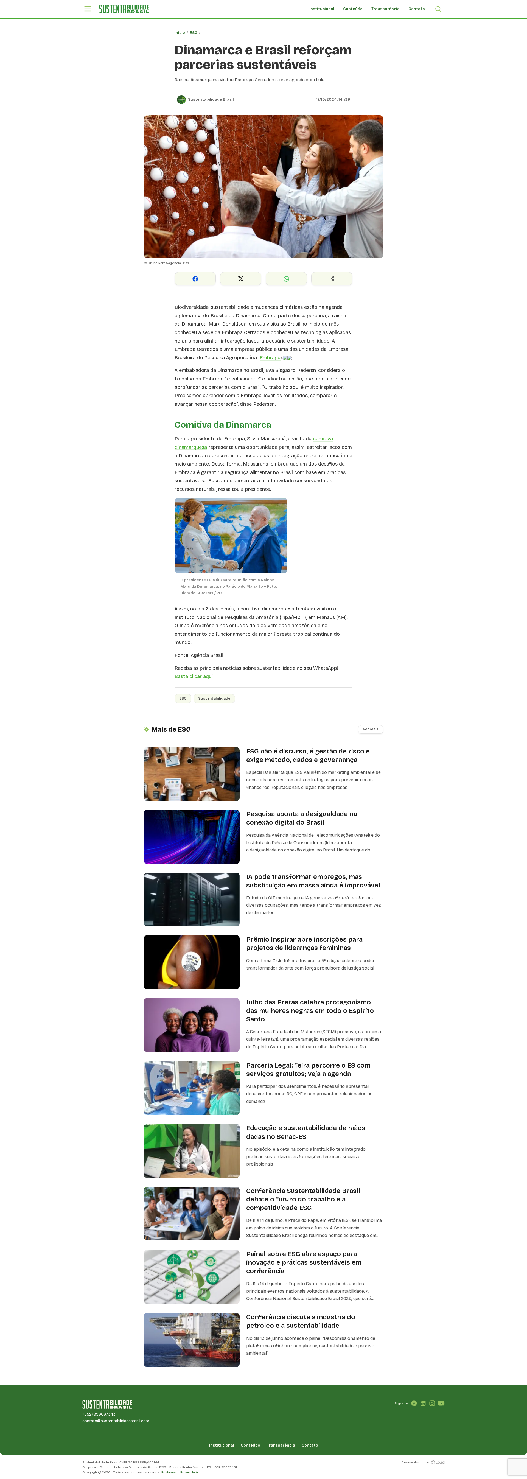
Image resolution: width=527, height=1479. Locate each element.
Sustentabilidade (214, 698)
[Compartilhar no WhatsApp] (286, 278)
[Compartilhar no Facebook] (195, 278)
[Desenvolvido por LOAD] (438, 1462)
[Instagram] (432, 1403)
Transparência (385, 9)
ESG (193, 32)
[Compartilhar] (331, 278)
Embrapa (270, 358)
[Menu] (87, 9)
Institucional (321, 9)
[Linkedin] (423, 1403)
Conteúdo (353, 9)
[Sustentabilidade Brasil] (124, 9)
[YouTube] (441, 1403)
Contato (416, 9)
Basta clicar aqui (194, 676)
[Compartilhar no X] (240, 278)
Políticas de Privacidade (180, 1472)
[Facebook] (414, 1403)
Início (180, 32)
